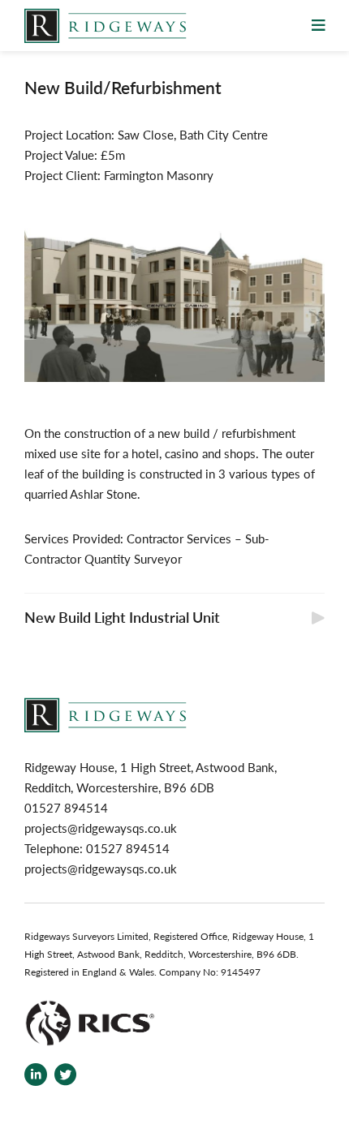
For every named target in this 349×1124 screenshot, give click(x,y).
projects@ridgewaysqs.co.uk (100, 827)
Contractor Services (179, 538)
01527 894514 (128, 847)
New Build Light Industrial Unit (122, 617)
